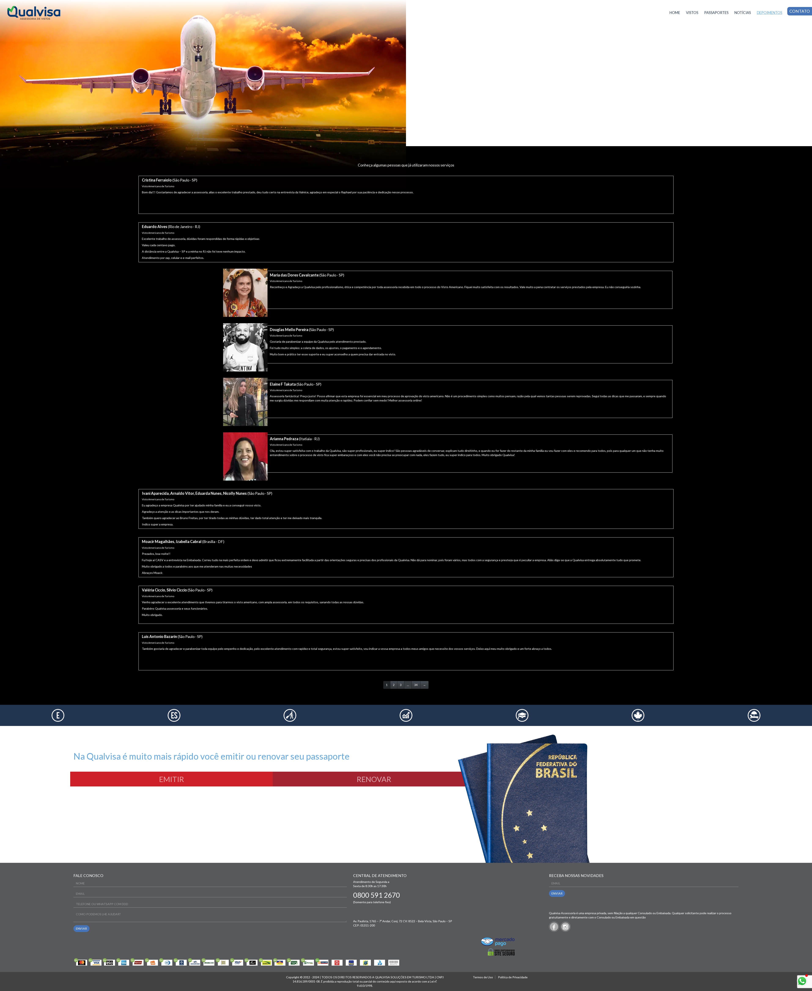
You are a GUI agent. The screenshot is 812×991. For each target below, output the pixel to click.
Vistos (692, 12)
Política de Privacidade (513, 977)
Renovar (374, 779)
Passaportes (716, 12)
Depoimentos (769, 12)
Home (674, 12)
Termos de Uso (483, 977)
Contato (799, 11)
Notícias (742, 12)
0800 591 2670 (376, 895)
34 (416, 685)
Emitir (171, 779)
